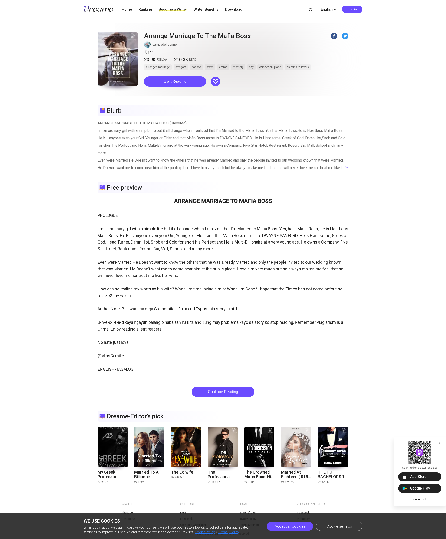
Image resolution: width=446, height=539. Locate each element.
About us (127, 512)
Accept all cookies (290, 526)
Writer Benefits (206, 9)
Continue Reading (223, 392)
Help (183, 512)
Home (127, 9)
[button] (175, 81)
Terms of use (247, 512)
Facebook (420, 499)
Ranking (145, 9)
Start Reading (175, 81)
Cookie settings (339, 526)
